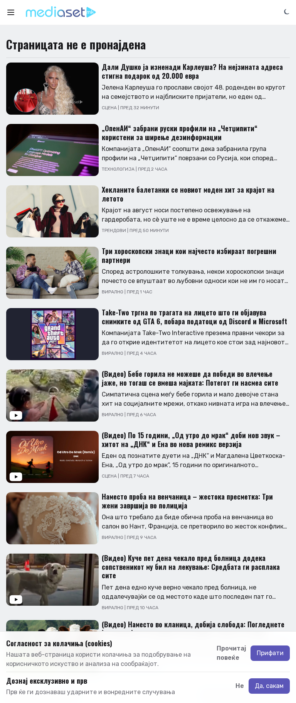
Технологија (119, 169)
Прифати (270, 653)
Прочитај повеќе (231, 653)
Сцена (110, 107)
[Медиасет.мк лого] (60, 12)
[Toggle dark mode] (287, 11)
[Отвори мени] (11, 12)
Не (239, 685)
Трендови (114, 230)
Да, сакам (269, 685)
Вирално (113, 292)
